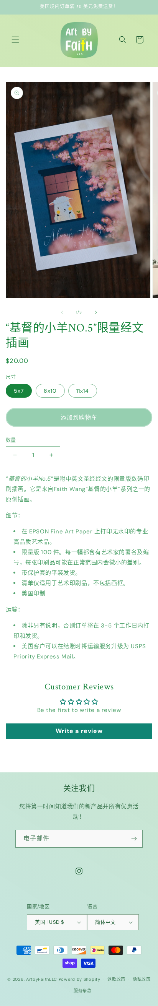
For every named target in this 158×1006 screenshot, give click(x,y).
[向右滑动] (95, 312)
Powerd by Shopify (79, 979)
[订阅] (133, 839)
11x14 (82, 390)
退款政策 (116, 979)
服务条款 (83, 990)
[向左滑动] (62, 312)
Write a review (79, 731)
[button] (15, 39)
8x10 (50, 390)
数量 (11, 440)
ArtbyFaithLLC (41, 979)
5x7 (19, 390)
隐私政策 (142, 979)
